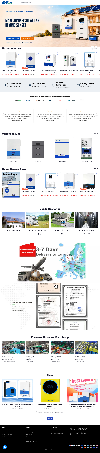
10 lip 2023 (46, 408)
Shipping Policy (29, 432)
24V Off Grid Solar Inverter (7, 432)
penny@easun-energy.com (59, 433)
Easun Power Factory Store (51, 449)
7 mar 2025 (13, 408)
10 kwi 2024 (78, 408)
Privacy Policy (29, 436)
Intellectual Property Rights (31, 441)
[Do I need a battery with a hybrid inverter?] (50, 390)
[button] (96, 114)
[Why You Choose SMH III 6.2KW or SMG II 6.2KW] (17, 390)
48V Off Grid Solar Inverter (7, 429)
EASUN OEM (21, 408)
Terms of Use (29, 439)
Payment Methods (30, 429)
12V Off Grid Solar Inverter (7, 434)
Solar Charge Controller (6, 436)
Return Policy (29, 434)
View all (96, 133)
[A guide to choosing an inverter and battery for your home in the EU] (82, 390)
